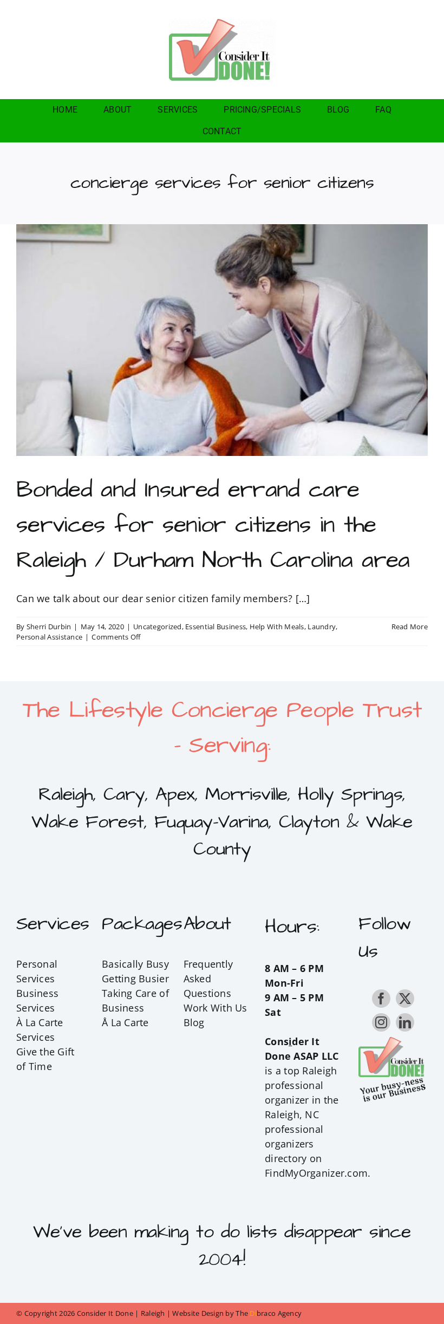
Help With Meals (277, 626)
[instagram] (381, 1022)
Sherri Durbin (49, 626)
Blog (194, 1022)
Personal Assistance (49, 637)
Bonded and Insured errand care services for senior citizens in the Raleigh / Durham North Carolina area (213, 524)
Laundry (322, 626)
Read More (409, 626)
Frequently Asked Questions (208, 978)
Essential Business (215, 626)
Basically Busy (135, 963)
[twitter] (405, 998)
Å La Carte (125, 1022)
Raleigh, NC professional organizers (294, 1129)
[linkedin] (405, 1022)
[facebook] (381, 998)
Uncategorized (157, 626)
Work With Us (215, 1007)
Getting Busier (135, 978)
